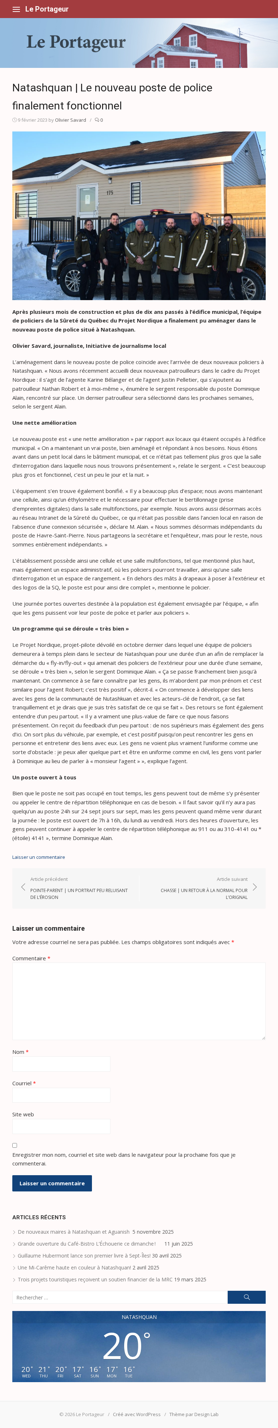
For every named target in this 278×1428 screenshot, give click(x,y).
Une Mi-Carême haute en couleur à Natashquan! (74, 1267)
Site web (23, 1114)
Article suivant (204, 888)
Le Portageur (47, 9)
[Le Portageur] (139, 43)
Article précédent (79, 888)
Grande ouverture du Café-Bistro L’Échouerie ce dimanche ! (90, 1243)
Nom (20, 1051)
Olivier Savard (70, 120)
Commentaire (31, 958)
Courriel (24, 1083)
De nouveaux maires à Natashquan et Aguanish (74, 1231)
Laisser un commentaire (38, 857)
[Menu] (16, 9)
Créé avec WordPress (137, 1414)
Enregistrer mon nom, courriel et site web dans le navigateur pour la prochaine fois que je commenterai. (124, 1159)
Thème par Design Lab (194, 1414)
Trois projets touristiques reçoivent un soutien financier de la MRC (95, 1279)
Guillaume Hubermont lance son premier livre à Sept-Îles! (84, 1255)
